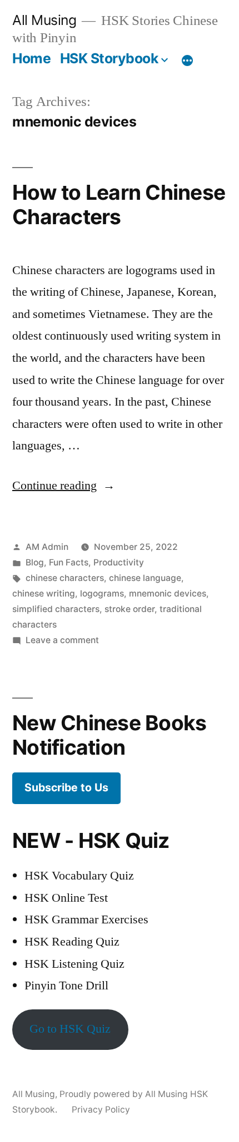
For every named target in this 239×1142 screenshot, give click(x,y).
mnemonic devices (167, 593)
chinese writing (43, 593)
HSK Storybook (109, 58)
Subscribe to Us (66, 787)
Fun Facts (68, 562)
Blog (35, 562)
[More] (187, 60)
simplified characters (55, 609)
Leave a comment (62, 640)
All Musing (44, 20)
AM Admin (47, 547)
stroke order (129, 609)
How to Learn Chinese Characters (118, 205)
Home (31, 58)
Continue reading (63, 485)
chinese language (145, 578)
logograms (102, 593)
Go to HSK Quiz (70, 1029)
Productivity (118, 562)
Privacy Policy (101, 1109)
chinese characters (65, 578)
